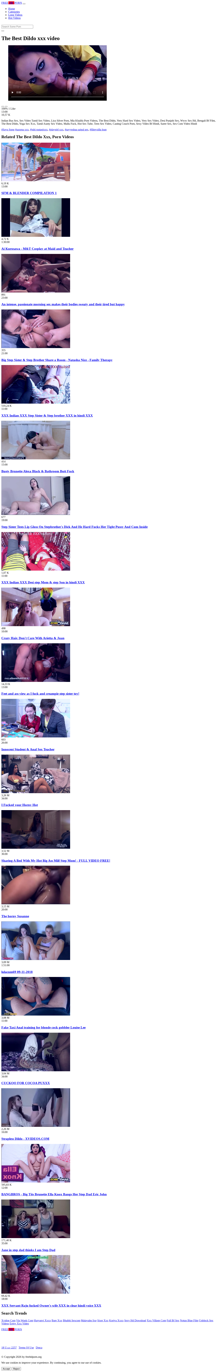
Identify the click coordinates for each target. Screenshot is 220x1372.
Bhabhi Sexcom (71, 1320)
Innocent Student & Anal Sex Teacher (27, 749)
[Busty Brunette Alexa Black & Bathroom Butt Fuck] (35, 458)
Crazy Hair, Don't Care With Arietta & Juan (32, 638)
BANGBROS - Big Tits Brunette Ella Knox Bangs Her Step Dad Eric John (54, 1194)
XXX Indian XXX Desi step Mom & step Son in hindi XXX (43, 582)
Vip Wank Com (24, 1320)
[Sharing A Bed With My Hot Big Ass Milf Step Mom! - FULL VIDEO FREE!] (35, 847)
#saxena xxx (22, 129)
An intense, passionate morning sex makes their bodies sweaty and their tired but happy (63, 304)
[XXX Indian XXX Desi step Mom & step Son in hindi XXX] (35, 569)
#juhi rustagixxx (39, 129)
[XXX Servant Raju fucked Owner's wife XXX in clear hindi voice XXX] (35, 1292)
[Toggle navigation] (24, 3)
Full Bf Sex (173, 1320)
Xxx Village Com (156, 1320)
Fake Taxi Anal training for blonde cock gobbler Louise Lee (43, 1027)
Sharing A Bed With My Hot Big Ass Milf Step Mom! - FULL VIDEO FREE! (55, 860)
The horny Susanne (15, 916)
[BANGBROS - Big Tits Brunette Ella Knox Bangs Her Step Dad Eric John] (35, 1181)
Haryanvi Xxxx (42, 1320)
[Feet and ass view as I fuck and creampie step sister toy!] (35, 680)
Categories (14, 11)
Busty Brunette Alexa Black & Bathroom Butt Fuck (37, 471)
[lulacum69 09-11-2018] (35, 959)
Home (11, 8)
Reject (16, 1369)
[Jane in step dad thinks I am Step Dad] (35, 1237)
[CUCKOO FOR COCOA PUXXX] (35, 1070)
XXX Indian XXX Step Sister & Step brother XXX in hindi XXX (47, 415)
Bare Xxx (57, 1320)
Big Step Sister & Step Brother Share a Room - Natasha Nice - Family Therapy (57, 360)
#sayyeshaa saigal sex (76, 129)
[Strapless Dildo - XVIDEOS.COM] (35, 1125)
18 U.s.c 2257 (9, 1347)
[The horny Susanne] (35, 903)
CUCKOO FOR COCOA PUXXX (25, 1083)
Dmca (39, 1347)
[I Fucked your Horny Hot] (35, 792)
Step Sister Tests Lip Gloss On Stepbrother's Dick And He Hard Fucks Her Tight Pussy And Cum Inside (74, 527)
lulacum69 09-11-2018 (17, 972)
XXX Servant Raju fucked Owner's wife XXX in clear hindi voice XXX (51, 1305)
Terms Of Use (26, 1347)
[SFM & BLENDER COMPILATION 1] (35, 180)
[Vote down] (6, 106)
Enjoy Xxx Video (19, 1323)
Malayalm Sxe (89, 1320)
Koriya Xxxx (116, 1320)
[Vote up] (2, 106)
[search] (2, 30)
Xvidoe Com (8, 1320)
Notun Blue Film (189, 1320)
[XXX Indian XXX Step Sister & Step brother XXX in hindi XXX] (35, 402)
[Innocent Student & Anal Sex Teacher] (35, 736)
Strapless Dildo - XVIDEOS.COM (25, 1139)
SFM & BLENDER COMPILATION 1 (29, 193)
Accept (6, 1369)
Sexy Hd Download (135, 1320)
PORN (11, 2)
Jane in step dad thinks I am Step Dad (28, 1250)
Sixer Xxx (102, 1320)
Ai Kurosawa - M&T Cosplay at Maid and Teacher (37, 248)
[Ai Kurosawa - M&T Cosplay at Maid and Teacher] (35, 235)
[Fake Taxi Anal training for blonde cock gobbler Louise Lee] (35, 1014)
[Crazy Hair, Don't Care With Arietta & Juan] (35, 625)
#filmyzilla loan (98, 129)
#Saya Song (7, 129)
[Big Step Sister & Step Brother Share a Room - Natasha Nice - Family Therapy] (35, 347)
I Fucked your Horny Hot (19, 805)
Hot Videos (14, 17)
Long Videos (15, 14)
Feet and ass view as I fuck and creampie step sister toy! (40, 693)
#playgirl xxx (56, 129)
